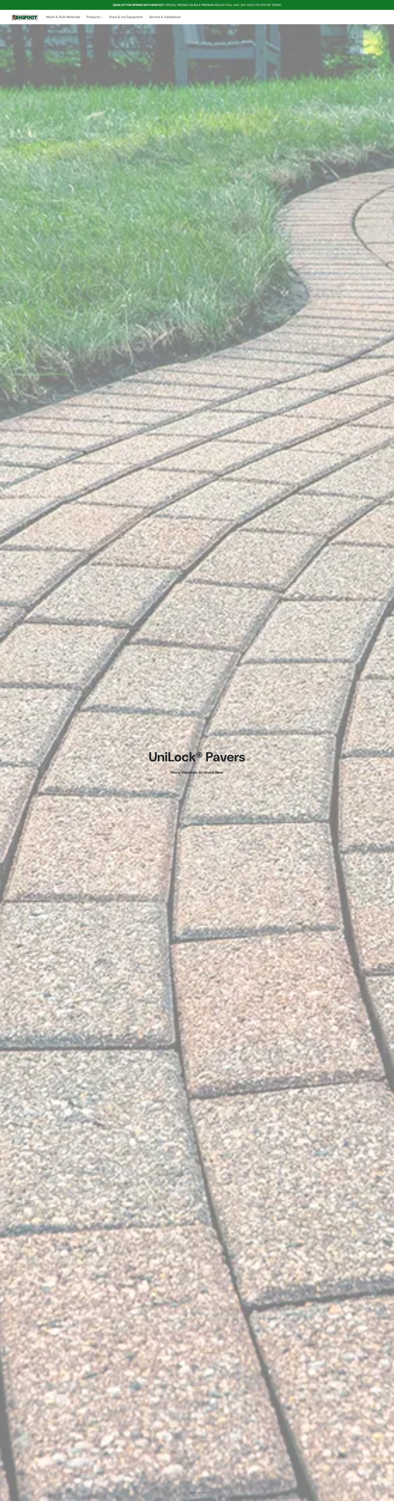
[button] (24, 17)
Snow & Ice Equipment (126, 17)
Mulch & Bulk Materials (63, 17)
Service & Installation (165, 17)
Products (93, 17)
